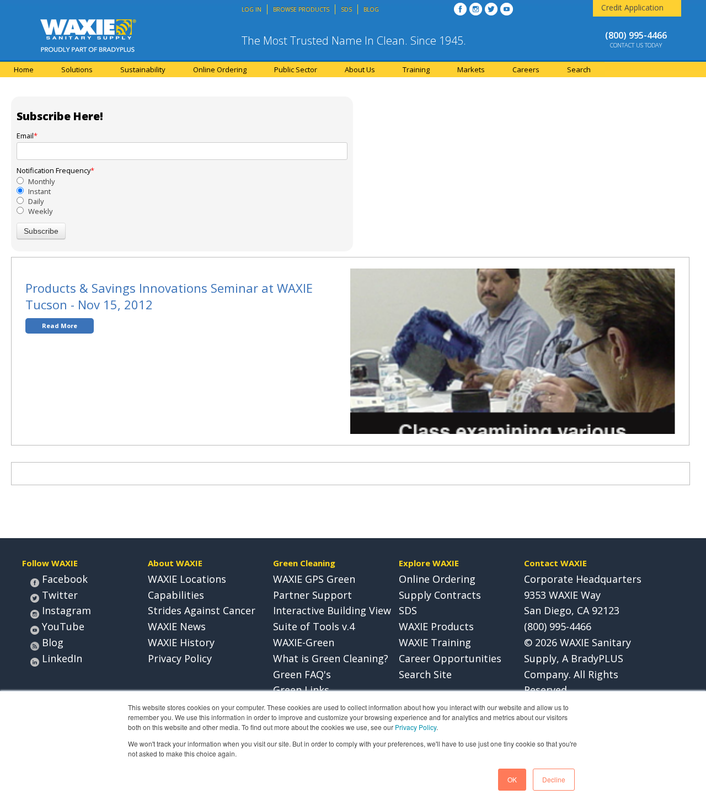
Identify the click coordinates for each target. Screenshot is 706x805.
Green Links (301, 689)
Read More (59, 325)
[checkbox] (182, 196)
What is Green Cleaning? (330, 658)
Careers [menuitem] (525, 69)
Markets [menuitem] (471, 69)
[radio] (182, 181)
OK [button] (512, 779)
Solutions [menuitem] (77, 69)
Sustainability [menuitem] (142, 69)
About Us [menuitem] (360, 69)
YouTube (63, 626)
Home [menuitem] (24, 69)
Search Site (425, 674)
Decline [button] (553, 779)
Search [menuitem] (579, 69)
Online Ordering (437, 579)
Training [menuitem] (416, 69)
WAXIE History (181, 642)
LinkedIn (62, 658)
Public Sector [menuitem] (295, 69)
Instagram (66, 610)
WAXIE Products (436, 626)
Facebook (65, 579)
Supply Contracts (440, 595)
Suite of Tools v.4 (314, 626)
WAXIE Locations (187, 579)
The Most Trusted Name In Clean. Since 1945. (354, 40)
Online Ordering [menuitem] (220, 69)
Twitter (60, 595)
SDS (408, 610)
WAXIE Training (435, 642)
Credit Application (632, 7)
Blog (52, 642)
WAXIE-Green (303, 642)
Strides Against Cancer (201, 610)
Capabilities (176, 595)
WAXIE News (177, 626)
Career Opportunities (450, 658)
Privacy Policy (415, 727)
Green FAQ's (302, 674)
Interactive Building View (332, 610)
